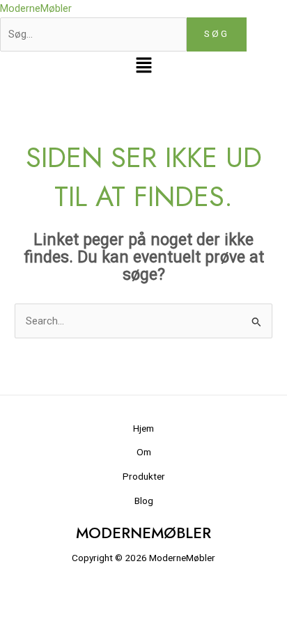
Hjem (143, 428)
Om (144, 451)
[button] (143, 67)
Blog (143, 500)
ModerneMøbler (36, 8)
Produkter (144, 476)
